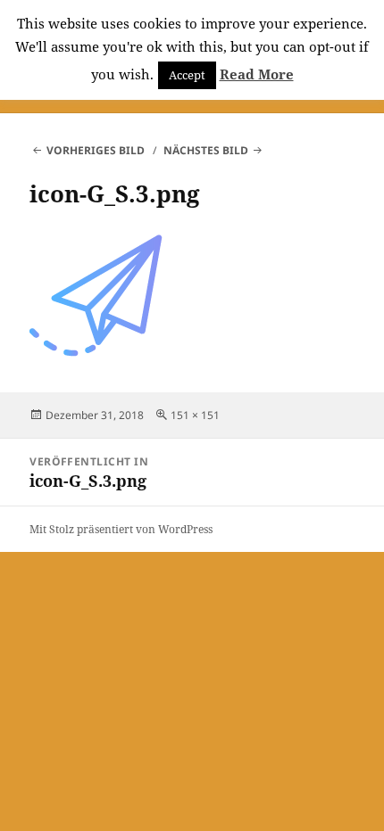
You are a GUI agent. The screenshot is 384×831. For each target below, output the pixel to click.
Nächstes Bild (205, 150)
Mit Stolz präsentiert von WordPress (121, 529)
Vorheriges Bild (95, 150)
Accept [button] (187, 75)
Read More (257, 74)
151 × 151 (195, 415)
